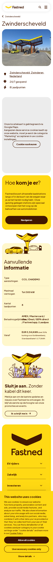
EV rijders (13, 463)
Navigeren (26, 220)
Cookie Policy (16, 533)
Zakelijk (12, 474)
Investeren (14, 485)
